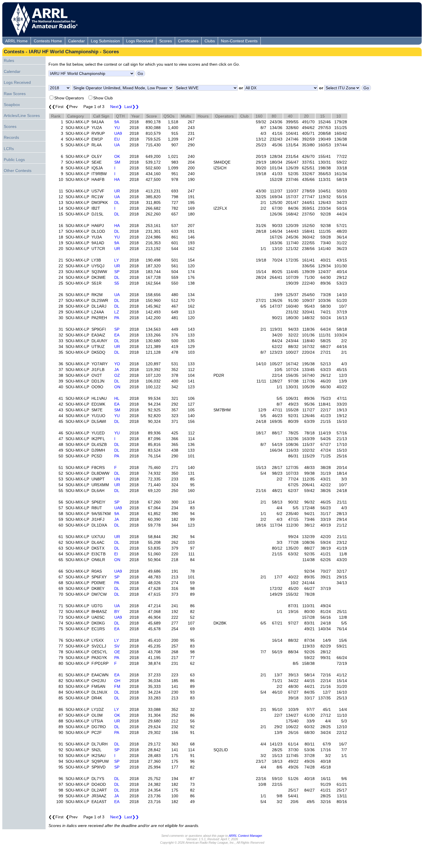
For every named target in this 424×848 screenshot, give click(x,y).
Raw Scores (15, 93)
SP (116, 271)
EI (116, 554)
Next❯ (116, 106)
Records (11, 137)
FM (117, 686)
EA (116, 335)
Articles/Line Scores (22, 115)
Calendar (76, 41)
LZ (116, 312)
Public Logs (14, 159)
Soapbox (12, 104)
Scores (165, 41)
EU (117, 139)
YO (117, 363)
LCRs (9, 148)
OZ (117, 375)
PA (116, 317)
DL (116, 202)
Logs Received (139, 41)
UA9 (118, 133)
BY (116, 611)
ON (117, 387)
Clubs (210, 41)
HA (117, 179)
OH (117, 680)
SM (117, 162)
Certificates (188, 41)
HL (116, 398)
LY (116, 260)
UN (117, 479)
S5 (116, 283)
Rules (9, 60)
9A (116, 122)
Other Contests (17, 170)
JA (116, 369)
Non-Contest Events (239, 41)
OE (117, 652)
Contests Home (48, 41)
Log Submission (105, 41)
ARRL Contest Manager (245, 835)
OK (117, 156)
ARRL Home (16, 41)
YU (117, 127)
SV (116, 646)
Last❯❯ (131, 106)
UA (117, 145)
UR (117, 191)
